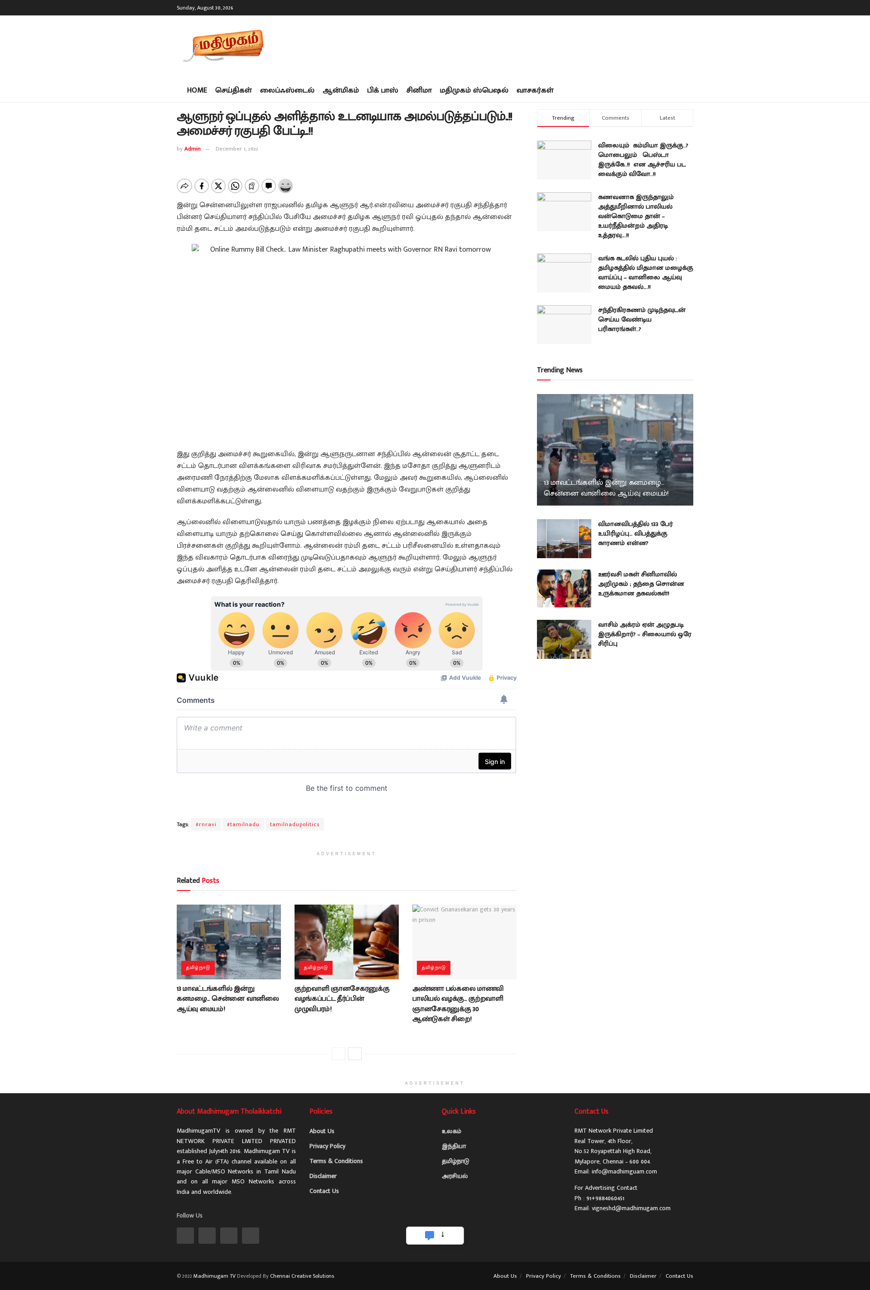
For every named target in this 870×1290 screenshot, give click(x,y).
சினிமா (419, 90)
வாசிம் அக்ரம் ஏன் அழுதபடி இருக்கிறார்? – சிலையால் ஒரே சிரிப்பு (644, 634)
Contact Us (324, 1191)
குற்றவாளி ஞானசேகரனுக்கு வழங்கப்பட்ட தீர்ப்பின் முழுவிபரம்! (342, 999)
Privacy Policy (327, 1146)
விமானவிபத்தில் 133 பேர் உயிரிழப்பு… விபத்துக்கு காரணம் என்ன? (635, 533)
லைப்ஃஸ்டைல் (287, 90)
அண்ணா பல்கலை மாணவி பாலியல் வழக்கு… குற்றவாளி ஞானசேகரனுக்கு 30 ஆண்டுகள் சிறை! (458, 1004)
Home (197, 90)
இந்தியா (454, 1146)
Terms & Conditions (336, 1161)
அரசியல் (455, 1176)
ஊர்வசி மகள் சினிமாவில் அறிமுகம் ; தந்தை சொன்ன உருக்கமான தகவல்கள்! (641, 584)
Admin (192, 149)
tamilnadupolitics (294, 824)
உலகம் (451, 1131)
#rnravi (206, 824)
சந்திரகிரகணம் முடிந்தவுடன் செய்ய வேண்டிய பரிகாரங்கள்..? (642, 319)
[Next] (355, 1053)
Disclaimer (323, 1176)
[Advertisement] (528, 45)
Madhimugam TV (214, 1275)
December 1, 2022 (237, 149)
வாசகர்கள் (535, 90)
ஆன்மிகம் (341, 90)
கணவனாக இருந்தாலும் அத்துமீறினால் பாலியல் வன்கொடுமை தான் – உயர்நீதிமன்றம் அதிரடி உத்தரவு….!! (636, 216)
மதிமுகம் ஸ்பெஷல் (474, 90)
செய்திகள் (233, 90)
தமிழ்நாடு (198, 968)
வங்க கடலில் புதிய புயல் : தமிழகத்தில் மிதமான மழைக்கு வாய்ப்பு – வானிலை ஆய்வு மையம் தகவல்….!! (645, 272)
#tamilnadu (243, 824)
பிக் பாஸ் (382, 90)
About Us (321, 1131)
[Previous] (338, 1053)
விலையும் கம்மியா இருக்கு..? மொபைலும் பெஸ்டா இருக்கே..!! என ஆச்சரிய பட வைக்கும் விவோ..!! (643, 160)
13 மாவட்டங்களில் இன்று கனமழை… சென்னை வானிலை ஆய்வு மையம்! (228, 999)
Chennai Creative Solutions (302, 1275)
